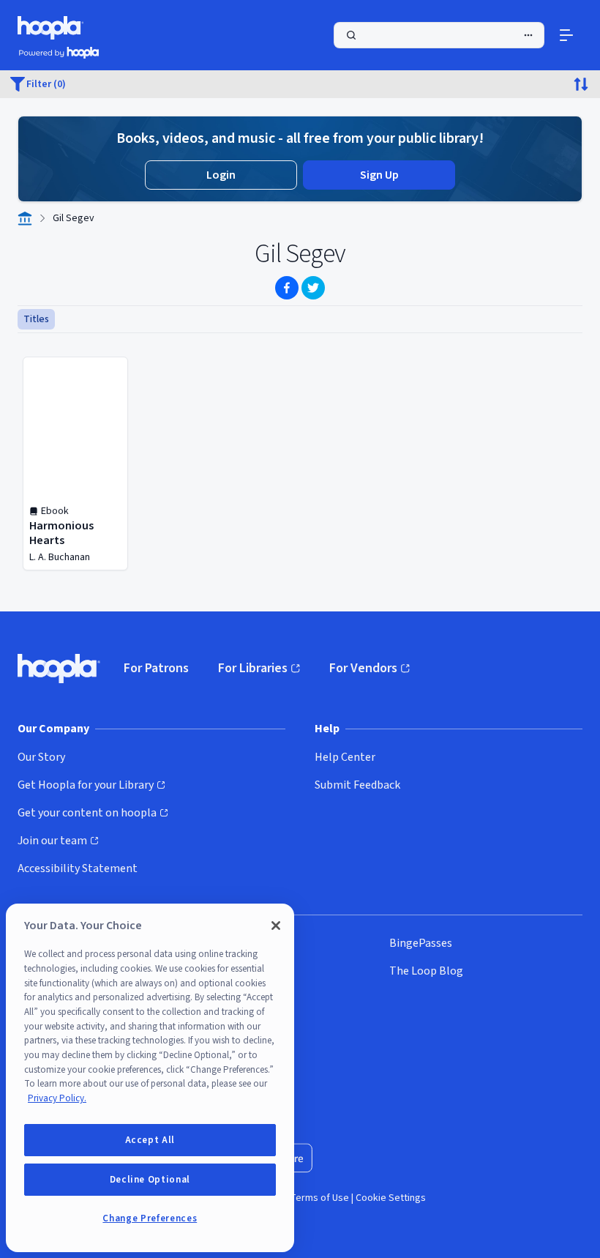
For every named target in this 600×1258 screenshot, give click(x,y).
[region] (150, 1078)
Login (221, 175)
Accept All (150, 1140)
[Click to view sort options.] (581, 84)
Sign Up (379, 175)
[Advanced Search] (528, 35)
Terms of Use (319, 1198)
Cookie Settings (391, 1198)
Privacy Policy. (57, 1098)
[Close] (276, 925)
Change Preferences (149, 1218)
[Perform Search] (439, 35)
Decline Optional (150, 1179)
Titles (36, 319)
